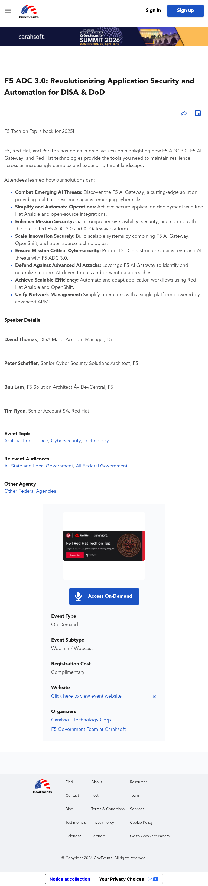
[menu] (8, 11)
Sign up (185, 10)
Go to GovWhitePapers (150, 836)
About (96, 782)
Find (69, 782)
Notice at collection (70, 879)
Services (137, 809)
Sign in (153, 10)
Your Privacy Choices (121, 879)
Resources (138, 782)
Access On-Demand (110, 596)
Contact (72, 795)
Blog (69, 809)
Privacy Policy (102, 823)
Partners (98, 836)
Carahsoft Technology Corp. (81, 720)
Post (95, 795)
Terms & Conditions (108, 809)
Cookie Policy (141, 823)
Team (134, 795)
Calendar (73, 836)
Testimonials (76, 823)
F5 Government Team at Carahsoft (88, 729)
